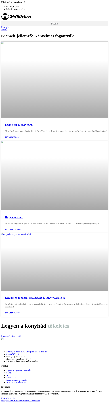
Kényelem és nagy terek (19, 124)
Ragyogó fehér (14, 217)
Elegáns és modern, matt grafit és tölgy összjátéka (35, 297)
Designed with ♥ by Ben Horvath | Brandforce (20, 401)
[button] (54, 23)
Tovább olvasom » (13, 137)
